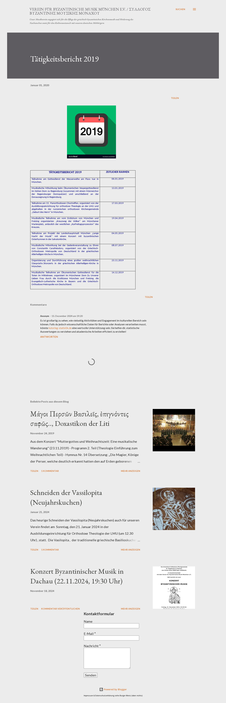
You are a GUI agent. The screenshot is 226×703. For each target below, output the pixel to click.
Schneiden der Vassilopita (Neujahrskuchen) (66, 497)
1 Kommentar (50, 470)
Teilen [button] (175, 98)
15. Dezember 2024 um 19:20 (67, 316)
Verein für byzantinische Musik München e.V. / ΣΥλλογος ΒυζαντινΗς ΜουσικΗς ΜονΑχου (90, 11)
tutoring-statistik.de (60, 327)
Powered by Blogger (115, 689)
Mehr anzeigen (130, 470)
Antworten (49, 336)
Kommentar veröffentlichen (60, 608)
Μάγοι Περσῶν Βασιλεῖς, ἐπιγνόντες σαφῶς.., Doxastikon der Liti (79, 418)
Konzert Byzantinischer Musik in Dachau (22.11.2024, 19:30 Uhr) (77, 576)
